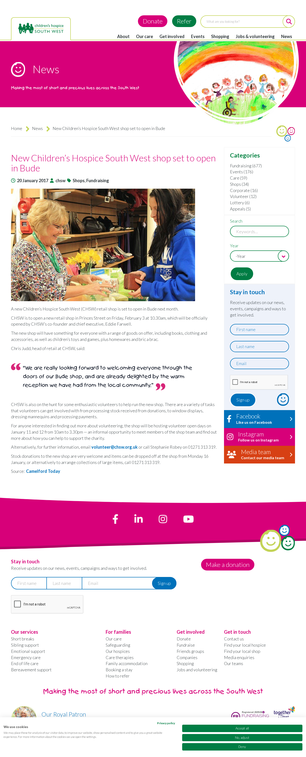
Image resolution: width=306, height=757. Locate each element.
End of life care (24, 663)
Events (198, 36)
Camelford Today (43, 471)
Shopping (220, 36)
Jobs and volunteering (197, 669)
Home (16, 128)
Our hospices (118, 651)
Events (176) (241, 171)
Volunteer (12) (243, 196)
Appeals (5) (240, 208)
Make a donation (228, 564)
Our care (144, 36)
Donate (153, 21)
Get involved (172, 36)
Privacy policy (166, 723)
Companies (187, 657)
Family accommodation (127, 663)
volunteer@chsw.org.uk (114, 447)
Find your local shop (242, 651)
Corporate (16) (244, 190)
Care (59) (238, 178)
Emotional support (28, 651)
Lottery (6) (240, 202)
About (123, 36)
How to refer (118, 675)
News (286, 36)
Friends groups (190, 651)
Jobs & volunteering (255, 36)
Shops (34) (239, 184)
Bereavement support (31, 669)
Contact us (234, 638)
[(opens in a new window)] (115, 519)
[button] (115, 245)
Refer (184, 21)
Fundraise (186, 645)
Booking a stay (119, 669)
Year (234, 245)
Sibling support (25, 645)
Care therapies (120, 657)
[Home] (41, 28)
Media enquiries (239, 657)
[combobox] (259, 256)
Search (236, 221)
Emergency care (26, 657)
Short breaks (22, 638)
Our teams (233, 663)
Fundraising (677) (246, 165)
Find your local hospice (245, 645)
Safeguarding (118, 645)
